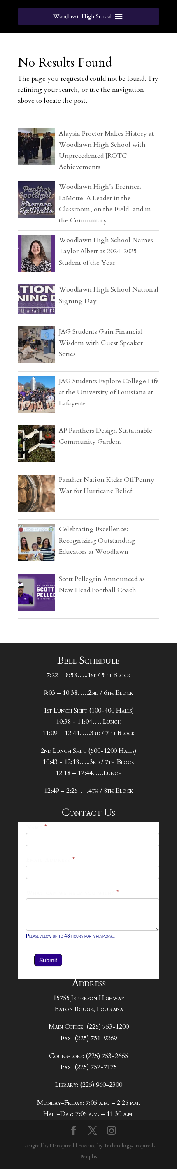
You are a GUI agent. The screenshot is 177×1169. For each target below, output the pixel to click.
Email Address (50, 860)
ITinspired (62, 1145)
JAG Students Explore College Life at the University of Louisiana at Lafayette (109, 392)
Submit (48, 960)
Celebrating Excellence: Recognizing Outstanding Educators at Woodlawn (97, 540)
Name (36, 827)
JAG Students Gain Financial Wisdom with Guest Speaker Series (101, 343)
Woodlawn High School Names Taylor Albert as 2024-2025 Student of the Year (106, 251)
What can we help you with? (72, 893)
